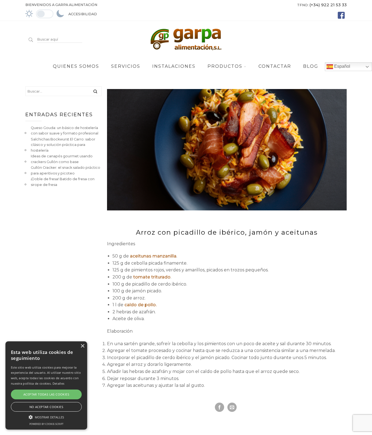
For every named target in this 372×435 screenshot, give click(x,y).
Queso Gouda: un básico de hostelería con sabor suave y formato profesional (64, 130)
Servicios (125, 66)
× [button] (82, 346)
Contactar (274, 66)
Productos (225, 66)
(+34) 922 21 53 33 (328, 4)
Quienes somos (76, 66)
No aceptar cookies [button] (46, 407)
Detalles (58, 383)
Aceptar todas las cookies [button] (46, 394)
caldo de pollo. (140, 304)
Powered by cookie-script (46, 424)
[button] (46, 416)
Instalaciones (174, 66)
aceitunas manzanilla (153, 256)
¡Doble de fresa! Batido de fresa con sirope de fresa (62, 181)
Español (341, 66)
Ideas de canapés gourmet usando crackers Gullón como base (62, 159)
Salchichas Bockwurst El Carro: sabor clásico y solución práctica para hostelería (63, 144)
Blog (310, 66)
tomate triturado (151, 277)
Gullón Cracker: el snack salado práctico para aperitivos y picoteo (65, 170)
